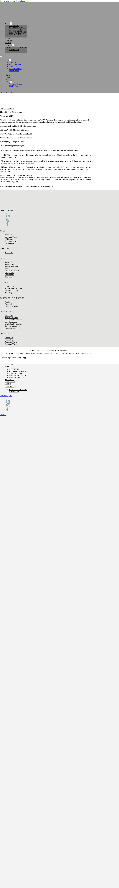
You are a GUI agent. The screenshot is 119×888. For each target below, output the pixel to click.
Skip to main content (7, 1)
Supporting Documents (13, 320)
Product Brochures (11, 318)
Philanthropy (16, 34)
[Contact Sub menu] (13, 45)
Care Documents (11, 322)
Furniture (8, 302)
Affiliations (15, 30)
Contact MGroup (18, 48)
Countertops (9, 275)
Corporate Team (17, 28)
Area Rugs (9, 293)
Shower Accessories (12, 271)
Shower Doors (10, 262)
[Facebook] (7, 225)
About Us (14, 26)
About (7, 23)
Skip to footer (21, 1)
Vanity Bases (9, 273)
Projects (8, 38)
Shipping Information (12, 326)
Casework (8, 304)
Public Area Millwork (13, 306)
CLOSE (3, 415)
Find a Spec (9, 316)
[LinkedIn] (8, 216)
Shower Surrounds (11, 266)
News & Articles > (7, 109)
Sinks (7, 268)
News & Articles (17, 32)
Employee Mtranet (11, 328)
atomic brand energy (18, 358)
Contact (8, 45)
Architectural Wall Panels (14, 288)
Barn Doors (9, 277)
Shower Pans (9, 264)
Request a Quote (6, 92)
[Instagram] (8, 221)
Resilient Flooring (11, 290)
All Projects (9, 253)
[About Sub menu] (11, 23)
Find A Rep (14, 50)
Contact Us (9, 338)
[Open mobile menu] (1, 56)
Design (8, 43)
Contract (9, 41)
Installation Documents (13, 324)
